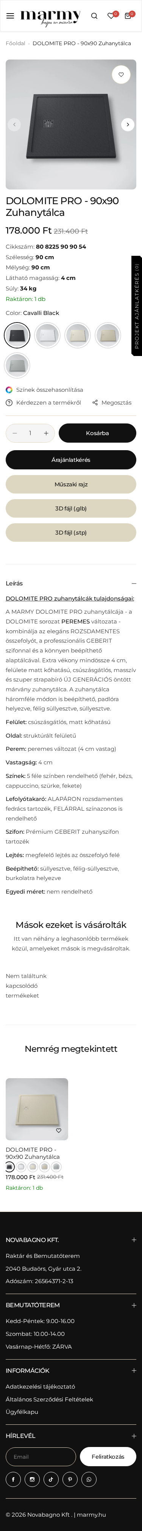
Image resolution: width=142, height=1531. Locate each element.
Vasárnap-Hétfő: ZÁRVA (39, 1346)
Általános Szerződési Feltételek (49, 1399)
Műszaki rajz (71, 484)
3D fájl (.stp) (71, 532)
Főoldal (15, 43)
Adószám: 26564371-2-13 (39, 1281)
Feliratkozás (108, 1456)
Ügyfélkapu (22, 1411)
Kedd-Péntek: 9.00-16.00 (40, 1321)
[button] (14, 124)
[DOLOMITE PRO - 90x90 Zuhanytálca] (37, 1109)
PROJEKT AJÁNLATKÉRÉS (136, 305)
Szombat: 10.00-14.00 (35, 1333)
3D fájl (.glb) (71, 508)
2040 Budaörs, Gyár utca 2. (43, 1268)
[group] (71, 124)
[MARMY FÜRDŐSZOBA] (50, 16)
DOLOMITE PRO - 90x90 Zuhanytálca (33, 1153)
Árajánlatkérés (71, 459)
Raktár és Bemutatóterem (43, 1255)
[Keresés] (94, 16)
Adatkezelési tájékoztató (40, 1386)
